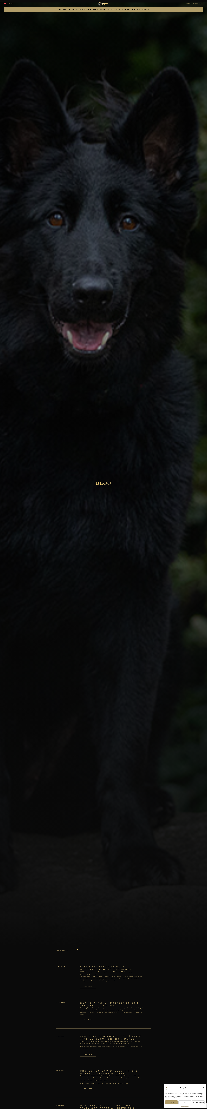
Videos (118, 9)
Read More (88, 986)
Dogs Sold (111, 9)
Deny (184, 1102)
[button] (204, 1088)
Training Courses (98, 9)
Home (59, 9)
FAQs (133, 9)
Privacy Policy (184, 1106)
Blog (138, 9)
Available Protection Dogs (80, 9)
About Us (65, 9)
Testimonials (126, 9)
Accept (171, 1102)
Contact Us (145, 9)
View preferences (198, 1102)
